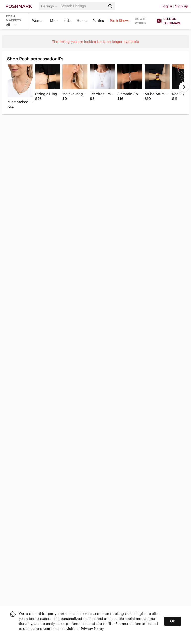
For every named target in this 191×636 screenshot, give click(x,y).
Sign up (181, 6)
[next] (184, 87)
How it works (140, 21)
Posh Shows (120, 20)
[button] (50, 6)
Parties (98, 20)
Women (38, 20)
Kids (67, 20)
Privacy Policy (92, 628)
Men (53, 20)
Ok (172, 621)
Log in (166, 6)
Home (82, 20)
